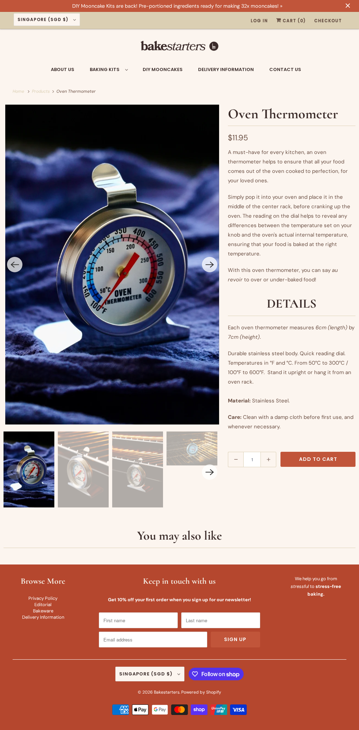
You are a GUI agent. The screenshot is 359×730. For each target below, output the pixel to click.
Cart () (293, 20)
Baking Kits (106, 69)
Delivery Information (43, 617)
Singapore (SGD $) (44, 19)
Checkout (328, 20)
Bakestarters (167, 692)
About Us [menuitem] (62, 69)
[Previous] (14, 264)
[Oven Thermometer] (112, 264)
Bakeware (43, 611)
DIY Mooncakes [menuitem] (163, 69)
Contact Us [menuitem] (285, 69)
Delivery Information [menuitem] (226, 69)
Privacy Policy (42, 598)
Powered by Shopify (201, 692)
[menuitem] (108, 69)
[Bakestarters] (180, 48)
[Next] (209, 264)
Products (41, 91)
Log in (259, 20)
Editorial (43, 605)
